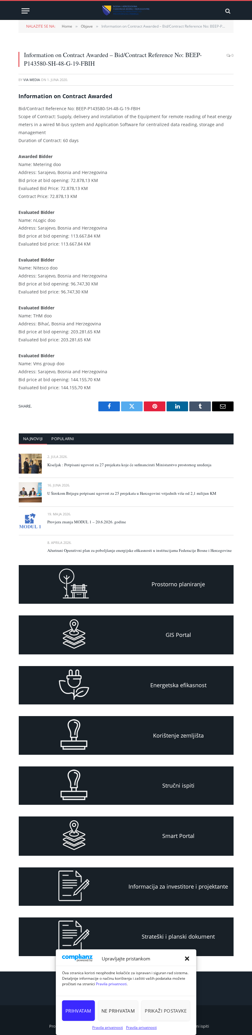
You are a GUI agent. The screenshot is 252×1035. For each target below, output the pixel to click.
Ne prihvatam (118, 1011)
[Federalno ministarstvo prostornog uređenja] (125, 11)
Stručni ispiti (198, 1026)
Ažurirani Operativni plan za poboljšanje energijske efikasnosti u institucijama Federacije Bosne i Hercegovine (139, 550)
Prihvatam (78, 1011)
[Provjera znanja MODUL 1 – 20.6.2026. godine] (30, 521)
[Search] (227, 11)
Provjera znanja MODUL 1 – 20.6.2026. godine (86, 522)
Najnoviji (33, 438)
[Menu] (26, 11)
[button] (187, 959)
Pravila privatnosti (111, 984)
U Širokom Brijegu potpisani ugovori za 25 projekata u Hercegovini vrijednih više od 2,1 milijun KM (131, 493)
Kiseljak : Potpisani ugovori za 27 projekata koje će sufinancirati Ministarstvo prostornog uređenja (129, 464)
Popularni (62, 438)
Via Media (31, 79)
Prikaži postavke (166, 1011)
